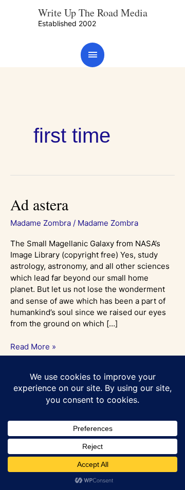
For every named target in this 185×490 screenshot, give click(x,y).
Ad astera (39, 204)
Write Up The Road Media (92, 12)
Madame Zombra (40, 223)
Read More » (33, 346)
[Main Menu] (92, 55)
